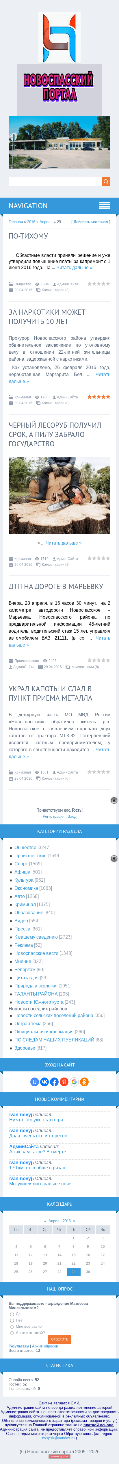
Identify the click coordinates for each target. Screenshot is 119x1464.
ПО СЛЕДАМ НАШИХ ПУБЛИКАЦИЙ (54, 1039)
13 (45, 1255)
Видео (21, 920)
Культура (24, 880)
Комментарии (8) (85, 667)
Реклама (23, 945)
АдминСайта (67, 284)
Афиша (22, 871)
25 (16, 1272)
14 (59, 1255)
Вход (72, 816)
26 (31, 1272)
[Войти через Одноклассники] (84, 1082)
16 (88, 1255)
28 (59, 1272)
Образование (28, 912)
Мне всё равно (29, 1326)
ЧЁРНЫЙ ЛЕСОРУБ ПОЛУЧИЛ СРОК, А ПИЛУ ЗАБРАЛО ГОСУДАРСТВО (55, 434)
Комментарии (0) (56, 403)
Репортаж (25, 969)
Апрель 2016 (60, 1221)
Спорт (21, 863)
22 (74, 1263)
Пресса (22, 928)
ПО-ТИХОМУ (28, 236)
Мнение (22, 961)
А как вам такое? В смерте (37, 1151)
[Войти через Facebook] (54, 1082)
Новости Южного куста (39, 1002)
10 (103, 1247)
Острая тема (28, 1023)
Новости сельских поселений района (53, 1015)
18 (16, 1263)
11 (16, 1255)
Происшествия (26, 661)
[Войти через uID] (34, 1082)
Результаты (19, 1346)
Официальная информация (44, 1031)
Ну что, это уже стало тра (36, 1119)
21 (59, 1263)
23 (88, 1263)
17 (103, 1255)
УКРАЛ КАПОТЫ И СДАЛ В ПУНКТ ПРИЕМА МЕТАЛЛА (50, 693)
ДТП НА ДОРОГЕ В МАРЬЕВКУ (56, 586)
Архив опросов (45, 1346)
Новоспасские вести (36, 953)
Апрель (46, 222)
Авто (19, 896)
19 (31, 1263)
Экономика (26, 888)
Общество (22, 284)
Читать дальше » (74, 267)
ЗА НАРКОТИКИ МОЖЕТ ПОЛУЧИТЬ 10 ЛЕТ (47, 316)
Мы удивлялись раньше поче (40, 1183)
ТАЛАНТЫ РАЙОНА (36, 993)
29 (74, 1272)
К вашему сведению (36, 937)
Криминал (22, 397)
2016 (31, 222)
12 (31, 1255)
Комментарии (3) (56, 290)
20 (45, 1263)
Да (18, 1314)
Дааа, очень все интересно (38, 1135)
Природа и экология (35, 985)
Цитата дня (26, 977)
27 (45, 1272)
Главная (16, 222)
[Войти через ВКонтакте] (44, 1082)
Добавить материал (91, 222)
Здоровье (24, 1048)
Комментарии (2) (56, 565)
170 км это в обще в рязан (37, 1167)
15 (74, 1255)
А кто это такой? (30, 1333)
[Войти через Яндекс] (64, 1082)
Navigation (28, 205)
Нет (19, 1320)
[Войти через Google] (74, 1082)
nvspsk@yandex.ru (58, 1438)
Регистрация (53, 816)
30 (88, 1272)
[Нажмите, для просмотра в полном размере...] (59, 538)
